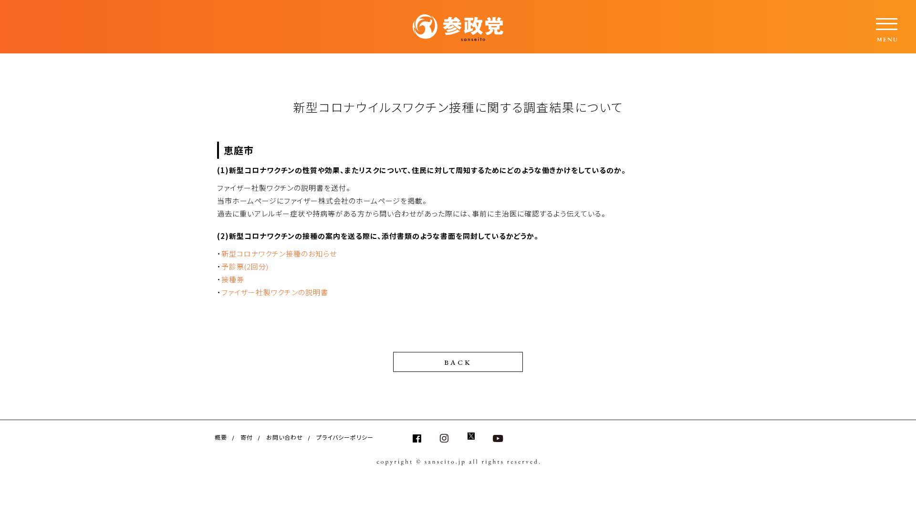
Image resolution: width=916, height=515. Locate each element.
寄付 (246, 437)
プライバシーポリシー (345, 437)
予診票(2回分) (245, 266)
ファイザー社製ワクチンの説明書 (274, 292)
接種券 (232, 279)
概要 (221, 437)
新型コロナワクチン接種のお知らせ (279, 253)
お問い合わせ (284, 437)
